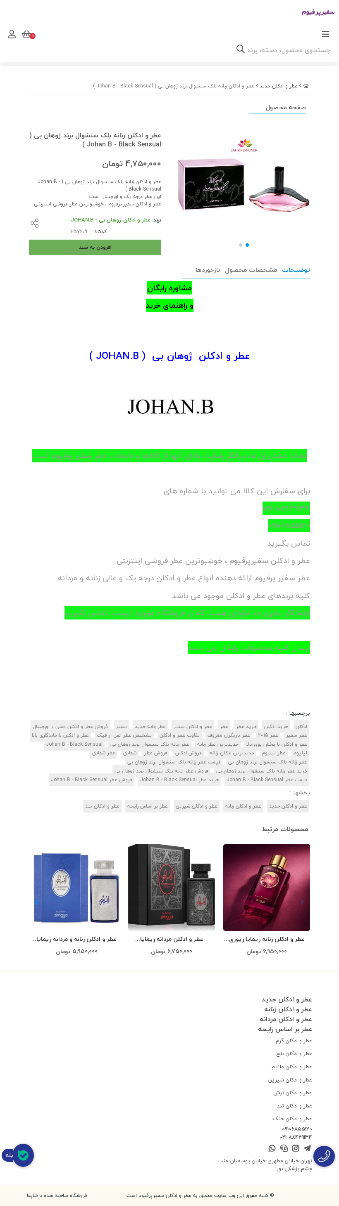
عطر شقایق (103, 753)
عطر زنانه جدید (150, 726)
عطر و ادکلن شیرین (196, 806)
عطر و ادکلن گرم (294, 1040)
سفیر (121, 726)
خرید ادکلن (276, 726)
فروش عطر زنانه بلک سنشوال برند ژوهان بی (161, 771)
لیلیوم (300, 753)
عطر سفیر (296, 735)
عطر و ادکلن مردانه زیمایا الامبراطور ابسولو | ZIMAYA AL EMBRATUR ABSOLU (171, 939)
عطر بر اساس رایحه (147, 806)
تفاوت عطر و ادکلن (180, 735)
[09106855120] (324, 1156)
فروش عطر (155, 753)
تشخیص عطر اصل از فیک (124, 735)
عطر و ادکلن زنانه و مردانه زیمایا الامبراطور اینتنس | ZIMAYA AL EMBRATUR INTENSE (76, 939)
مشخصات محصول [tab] (251, 270)
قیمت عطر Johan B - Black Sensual (267, 779)
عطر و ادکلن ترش (292, 1092)
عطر (224, 726)
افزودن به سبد (95, 247)
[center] (240, 50)
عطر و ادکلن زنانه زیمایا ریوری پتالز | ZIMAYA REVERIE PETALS (266, 939)
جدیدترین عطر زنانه (218, 744)
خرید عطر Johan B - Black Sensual (179, 779)
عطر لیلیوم (274, 753)
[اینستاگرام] (295, 1149)
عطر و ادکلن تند (102, 806)
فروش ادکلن (188, 753)
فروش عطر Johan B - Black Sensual (91, 779)
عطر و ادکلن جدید (279, 86)
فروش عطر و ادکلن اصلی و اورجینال (70, 726)
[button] (36, 902)
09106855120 (297, 1129)
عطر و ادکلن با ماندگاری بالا (60, 735)
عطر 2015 (268, 735)
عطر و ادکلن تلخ (294, 1053)
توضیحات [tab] (296, 270)
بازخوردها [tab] (208, 270)
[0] (25, 34)
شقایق (129, 753)
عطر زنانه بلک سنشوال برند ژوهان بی (267, 762)
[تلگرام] (307, 1149)
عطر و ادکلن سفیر (193, 726)
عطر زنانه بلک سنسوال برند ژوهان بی (149, 744)
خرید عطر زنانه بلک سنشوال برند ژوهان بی (261, 771)
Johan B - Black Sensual (74, 744)
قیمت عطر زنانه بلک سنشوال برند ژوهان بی (173, 762)
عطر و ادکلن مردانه (286, 1019)
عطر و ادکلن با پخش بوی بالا (276, 744)
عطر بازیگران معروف (229, 735)
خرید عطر (246, 726)
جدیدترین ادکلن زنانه (232, 753)
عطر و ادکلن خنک (292, 1118)
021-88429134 (295, 1137)
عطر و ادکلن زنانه (243, 806)
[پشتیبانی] (284, 1149)
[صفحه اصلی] (306, 86)
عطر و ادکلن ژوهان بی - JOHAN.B (110, 219)
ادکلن (301, 726)
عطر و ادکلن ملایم (292, 1066)
